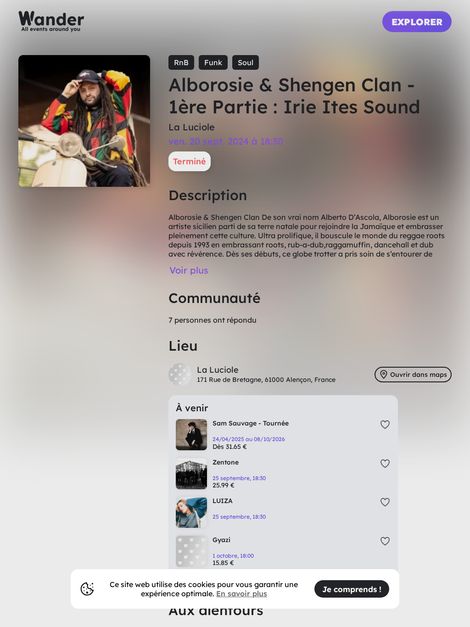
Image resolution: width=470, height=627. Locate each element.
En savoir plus (241, 593)
